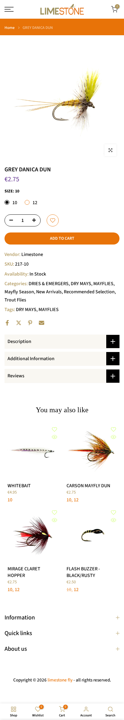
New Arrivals (49, 291)
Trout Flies (15, 300)
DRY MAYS (81, 283)
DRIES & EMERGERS (49, 283)
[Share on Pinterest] (30, 323)
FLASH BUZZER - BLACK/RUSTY (83, 572)
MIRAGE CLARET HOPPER (24, 572)
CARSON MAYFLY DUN (88, 485)
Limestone (32, 254)
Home (10, 28)
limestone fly (60, 680)
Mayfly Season (19, 291)
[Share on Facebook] (7, 323)
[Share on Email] (41, 323)
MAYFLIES (103, 283)
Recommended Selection (89, 291)
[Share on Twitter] (18, 323)
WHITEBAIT (19, 485)
